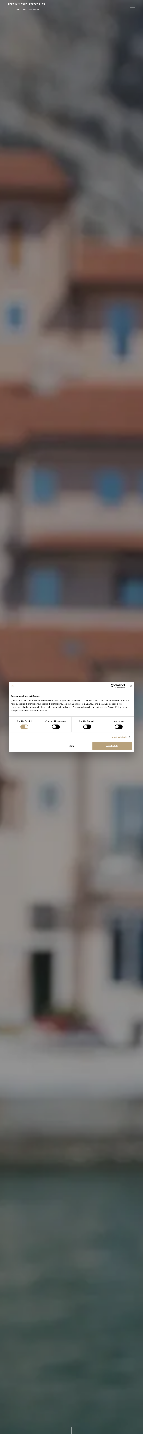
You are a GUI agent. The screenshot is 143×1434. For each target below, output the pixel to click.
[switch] (56, 727)
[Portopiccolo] (26, 7)
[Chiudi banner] (131, 686)
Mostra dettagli (119, 737)
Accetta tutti (112, 746)
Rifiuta (71, 746)
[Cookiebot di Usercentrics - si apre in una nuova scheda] (113, 686)
